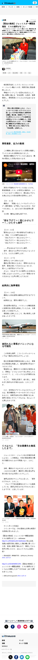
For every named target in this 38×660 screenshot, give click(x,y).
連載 (18, 7)
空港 (21, 72)
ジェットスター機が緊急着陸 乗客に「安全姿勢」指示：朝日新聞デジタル (18, 132)
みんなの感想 (32, 21)
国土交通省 (15, 72)
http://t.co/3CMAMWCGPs (11, 564)
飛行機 (4, 72)
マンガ (10, 7)
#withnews (22, 541)
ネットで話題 (27, 7)
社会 (29, 72)
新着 (3, 7)
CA (25, 72)
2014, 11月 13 (6, 557)
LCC (9, 72)
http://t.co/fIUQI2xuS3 (10, 541)
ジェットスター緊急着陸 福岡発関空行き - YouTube (19, 184)
